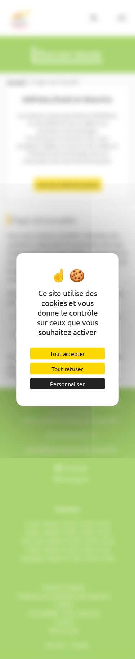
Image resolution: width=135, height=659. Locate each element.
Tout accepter (67, 353)
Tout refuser (67, 368)
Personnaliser (67, 383)
